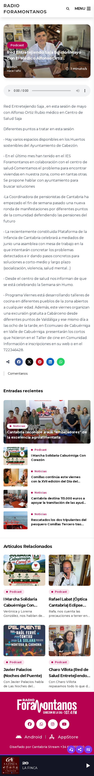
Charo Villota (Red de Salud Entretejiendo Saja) (68, 673)
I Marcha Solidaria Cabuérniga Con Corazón (58, 458)
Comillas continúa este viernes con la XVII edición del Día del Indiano (55, 479)
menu (80, 9)
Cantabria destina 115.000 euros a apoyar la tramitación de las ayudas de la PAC (59, 500)
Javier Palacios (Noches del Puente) (22, 672)
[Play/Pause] (88, 765)
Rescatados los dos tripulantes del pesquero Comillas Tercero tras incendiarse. (58, 522)
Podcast (17, 45)
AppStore (68, 736)
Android (33, 736)
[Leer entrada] (47, 422)
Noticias (19, 426)
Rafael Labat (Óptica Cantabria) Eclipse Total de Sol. (68, 602)
